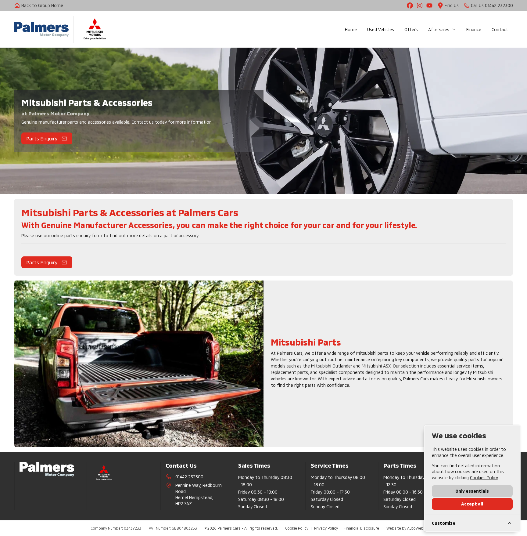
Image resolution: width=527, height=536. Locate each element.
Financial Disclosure (361, 528)
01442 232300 (189, 476)
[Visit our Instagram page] (420, 5)
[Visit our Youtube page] (429, 5)
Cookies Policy (484, 477)
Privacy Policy (326, 528)
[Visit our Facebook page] (410, 5)
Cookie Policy (296, 528)
